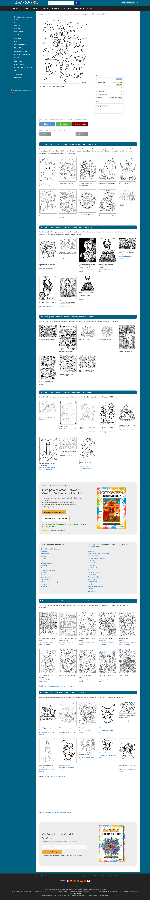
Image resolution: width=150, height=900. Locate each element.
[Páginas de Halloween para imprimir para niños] (40, 812)
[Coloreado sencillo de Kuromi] (107, 725)
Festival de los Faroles (95, 577)
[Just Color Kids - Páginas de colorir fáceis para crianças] (74, 880)
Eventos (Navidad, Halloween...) (51, 549)
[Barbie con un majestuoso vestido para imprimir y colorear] (48, 762)
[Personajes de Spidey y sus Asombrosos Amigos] (87, 750)
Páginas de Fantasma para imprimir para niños (78, 317)
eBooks (89, 8)
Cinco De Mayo (93, 563)
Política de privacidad (77, 855)
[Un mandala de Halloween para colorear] (87, 212)
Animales (44, 556)
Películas (43, 572)
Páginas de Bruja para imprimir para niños (76, 227)
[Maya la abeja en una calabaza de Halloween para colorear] (107, 213)
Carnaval (91, 560)
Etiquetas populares (71, 876)
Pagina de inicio (16, 8)
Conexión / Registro (128, 2)
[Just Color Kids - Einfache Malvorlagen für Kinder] (81, 880)
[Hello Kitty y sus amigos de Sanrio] (48, 725)
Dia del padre (92, 574)
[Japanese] (88, 880)
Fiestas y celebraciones (55, 14)
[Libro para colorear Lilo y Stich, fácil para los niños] (127, 762)
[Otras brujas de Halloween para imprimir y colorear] (68, 213)
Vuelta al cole (92, 591)
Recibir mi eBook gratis (52, 852)
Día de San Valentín (94, 572)
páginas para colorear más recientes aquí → (60, 686)
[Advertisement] (63, 102)
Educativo (44, 558)
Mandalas (44, 551)
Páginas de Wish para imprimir (67, 429)
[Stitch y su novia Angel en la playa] (68, 725)
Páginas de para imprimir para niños (56, 812)
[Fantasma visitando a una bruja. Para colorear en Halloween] (48, 213)
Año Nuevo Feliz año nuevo (96, 558)
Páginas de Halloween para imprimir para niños (78, 144)
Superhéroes (45, 575)
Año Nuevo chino (93, 556)
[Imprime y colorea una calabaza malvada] (107, 181)
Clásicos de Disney (47, 563)
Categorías (35, 8)
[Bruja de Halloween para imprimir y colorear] (127, 181)
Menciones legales (88, 876)
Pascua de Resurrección (95, 586)
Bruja (114, 82)
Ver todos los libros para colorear (55, 518)
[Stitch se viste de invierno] (107, 750)
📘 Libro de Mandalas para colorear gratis (21, 91)
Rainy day (91, 589)
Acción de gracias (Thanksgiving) (98, 553)
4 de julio (91, 551)
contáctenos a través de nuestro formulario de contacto (109, 891)
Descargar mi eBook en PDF (54, 512)
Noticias (26, 8)
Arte (42, 561)
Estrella (120, 82)
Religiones (44, 586)
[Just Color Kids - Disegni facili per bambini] (78, 880)
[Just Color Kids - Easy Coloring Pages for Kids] (62, 880)
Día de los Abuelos (94, 570)
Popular (45, 8)
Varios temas (45, 553)
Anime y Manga (45, 577)
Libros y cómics (45, 579)
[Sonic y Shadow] (87, 725)
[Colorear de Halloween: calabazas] (68, 181)
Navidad (90, 584)
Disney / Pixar (45, 565)
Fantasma (119, 84)
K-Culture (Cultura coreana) (49, 582)
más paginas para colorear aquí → (57, 776)
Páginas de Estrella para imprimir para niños (77, 392)
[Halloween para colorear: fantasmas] (87, 181)
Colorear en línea (79, 8)
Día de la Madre (93, 567)
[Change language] (137, 2)
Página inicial (43, 14)
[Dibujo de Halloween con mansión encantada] (127, 201)
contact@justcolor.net (75, 893)
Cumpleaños (92, 565)
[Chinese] (85, 880)
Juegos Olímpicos (93, 579)
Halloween (66, 14)
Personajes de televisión (48, 570)
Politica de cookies (99, 876)
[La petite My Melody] (68, 762)
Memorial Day (92, 581)
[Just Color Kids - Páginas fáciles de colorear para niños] (71, 880)
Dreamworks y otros (47, 568)
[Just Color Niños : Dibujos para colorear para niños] (25, 2)
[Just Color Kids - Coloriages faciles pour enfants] (67, 880)
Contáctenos (80, 876)
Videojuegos (45, 584)
